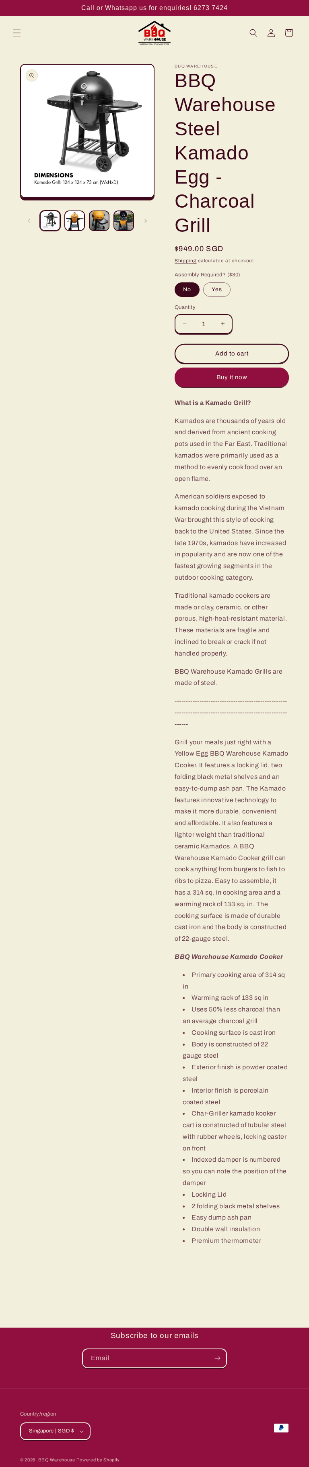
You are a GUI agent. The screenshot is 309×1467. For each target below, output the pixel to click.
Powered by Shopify (98, 1459)
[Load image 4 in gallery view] (123, 220)
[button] (17, 33)
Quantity (185, 307)
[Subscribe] (217, 1358)
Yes (217, 289)
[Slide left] (29, 221)
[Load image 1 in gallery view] (50, 220)
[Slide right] (145, 221)
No (187, 289)
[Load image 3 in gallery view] (99, 220)
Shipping (186, 261)
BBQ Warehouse (56, 1459)
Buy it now (231, 377)
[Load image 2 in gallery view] (74, 220)
